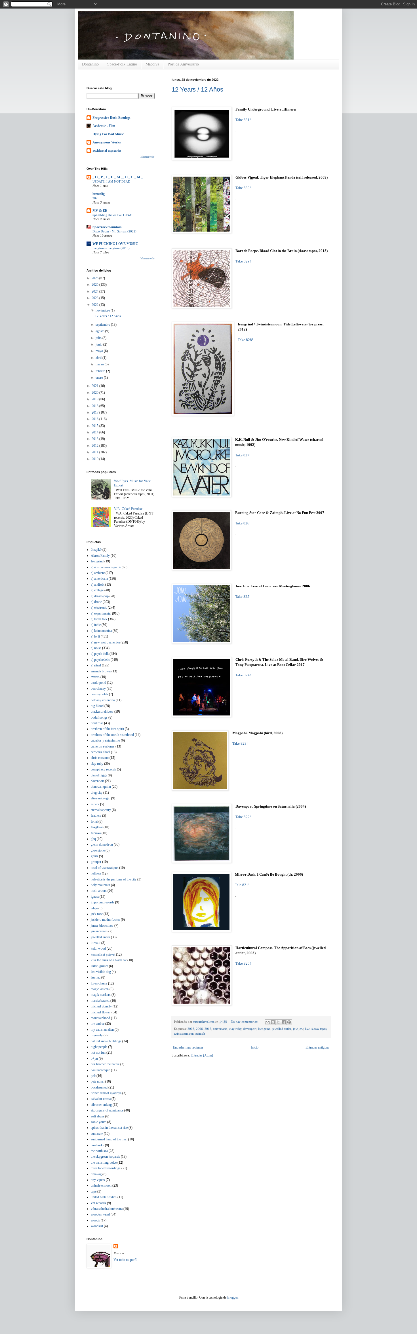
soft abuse (97, 1116)
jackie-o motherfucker (105, 920)
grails (94, 856)
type (93, 1191)
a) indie (96, 625)
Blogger (232, 1297)
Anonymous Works (106, 142)
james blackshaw (102, 926)
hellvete (96, 873)
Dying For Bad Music (108, 134)
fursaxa (96, 833)
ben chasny (98, 689)
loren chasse (99, 983)
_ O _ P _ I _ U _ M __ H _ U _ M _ (117, 177)
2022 (95, 305)
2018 (95, 406)
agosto (100, 331)
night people (99, 1047)
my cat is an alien (102, 1030)
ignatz (95, 897)
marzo (100, 364)
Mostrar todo (147, 156)
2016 (95, 419)
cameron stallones (103, 746)
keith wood (98, 948)
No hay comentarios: (245, 1021)
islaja (94, 908)
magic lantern (100, 989)
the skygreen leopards (105, 1157)
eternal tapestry (101, 810)
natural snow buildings (106, 1041)
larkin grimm (99, 966)
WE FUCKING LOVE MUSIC (115, 244)
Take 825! (242, 596)
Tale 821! (242, 885)
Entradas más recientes (188, 1047)
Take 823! (240, 743)
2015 (95, 426)
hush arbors (99, 891)
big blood (97, 706)
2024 (95, 291)
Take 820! (243, 963)
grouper (96, 862)
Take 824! (243, 675)
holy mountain (100, 885)
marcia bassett (100, 1001)
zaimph (200, 1033)
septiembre (103, 325)
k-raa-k (95, 943)
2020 (95, 393)
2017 (208, 1028)
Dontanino (90, 64)
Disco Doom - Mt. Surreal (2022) (114, 231)
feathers (96, 816)
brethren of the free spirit (107, 729)
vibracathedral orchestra (107, 1209)
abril (99, 358)
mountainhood (100, 1018)
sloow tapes (319, 1028)
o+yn (94, 1058)
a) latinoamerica (101, 631)
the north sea (99, 1151)
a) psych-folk (100, 654)
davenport (249, 1028)
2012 (95, 446)
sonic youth (98, 1122)
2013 (95, 439)
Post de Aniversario (183, 64)
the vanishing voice (104, 1162)
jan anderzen (99, 931)
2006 (199, 1028)
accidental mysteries (106, 151)
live (307, 1028)
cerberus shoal (100, 752)
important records (102, 902)
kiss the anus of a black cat (109, 960)
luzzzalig (98, 194)
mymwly (97, 1035)
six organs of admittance (107, 1110)
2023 (95, 298)
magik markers (101, 995)
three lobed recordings (106, 1168)
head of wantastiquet (104, 868)
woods (95, 1220)
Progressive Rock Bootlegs (111, 118)
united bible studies (104, 1197)
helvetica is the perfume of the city (113, 879)
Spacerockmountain (107, 227)
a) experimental (101, 613)
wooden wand (100, 1214)
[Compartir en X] (278, 1022)
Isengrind (264, 1028)
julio (99, 338)
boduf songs (99, 717)
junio (99, 344)
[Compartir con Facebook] (284, 1022)
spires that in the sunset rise (109, 1128)
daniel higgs (99, 775)
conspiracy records (103, 769)
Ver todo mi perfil (125, 1260)
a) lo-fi (95, 636)
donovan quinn (101, 787)
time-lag (96, 1174)
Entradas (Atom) (202, 1055)
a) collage (97, 590)
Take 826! (242, 523)
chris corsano (100, 758)
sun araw (97, 1134)
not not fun (98, 1053)
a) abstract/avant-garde (106, 567)
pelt (93, 1076)
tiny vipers (98, 1180)
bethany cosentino (103, 700)
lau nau (95, 977)
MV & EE (99, 211)
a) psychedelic (100, 660)
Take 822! (243, 817)
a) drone (96, 602)
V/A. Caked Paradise (128, 509)
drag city (96, 793)
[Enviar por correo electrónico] (267, 1022)
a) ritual (96, 665)
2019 (95, 399)
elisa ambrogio (100, 798)
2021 (95, 386)
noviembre (103, 310)
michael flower (101, 1012)
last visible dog (101, 972)
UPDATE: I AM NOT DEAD (111, 181)
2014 (95, 432)
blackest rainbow (102, 711)
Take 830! (243, 188)
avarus (95, 677)
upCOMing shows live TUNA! (112, 215)
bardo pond (98, 683)
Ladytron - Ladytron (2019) (111, 248)
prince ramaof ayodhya (106, 1093)
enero (100, 378)
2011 (95, 452)
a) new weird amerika (105, 642)
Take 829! (243, 261)
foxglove (97, 827)
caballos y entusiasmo (105, 740)
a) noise (96, 648)
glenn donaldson (102, 844)
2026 (95, 278)
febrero (101, 371)
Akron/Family (100, 556)
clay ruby (235, 1028)
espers (95, 804)
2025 (95, 198)
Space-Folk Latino (122, 64)
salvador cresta (101, 1099)
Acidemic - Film (103, 126)
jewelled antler (281, 1028)
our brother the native (105, 1064)
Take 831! (243, 120)
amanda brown (101, 671)
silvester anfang (101, 1105)
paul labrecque (100, 1070)
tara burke (97, 1145)
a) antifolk (97, 584)
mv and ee (97, 1024)
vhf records (98, 1203)
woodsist (97, 1226)
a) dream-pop (100, 596)
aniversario (220, 1028)
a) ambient (98, 573)
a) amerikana (99, 579)
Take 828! (245, 340)
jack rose (97, 914)
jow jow (298, 1028)
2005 (191, 1028)
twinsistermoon (184, 1033)
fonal (94, 821)
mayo (100, 351)
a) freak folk (99, 619)
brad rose (97, 723)
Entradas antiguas (317, 1047)
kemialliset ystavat (103, 954)
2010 (95, 459)
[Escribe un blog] (273, 1022)
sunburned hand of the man (109, 1139)
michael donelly (101, 1006)
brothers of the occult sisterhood (112, 735)
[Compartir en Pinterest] (289, 1022)
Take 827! (242, 455)
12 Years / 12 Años (197, 89)
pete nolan (97, 1081)
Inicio (254, 1047)
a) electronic (99, 607)
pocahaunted (99, 1087)
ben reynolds (99, 694)
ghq (93, 839)
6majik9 (96, 550)
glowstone (98, 850)
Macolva (152, 64)
